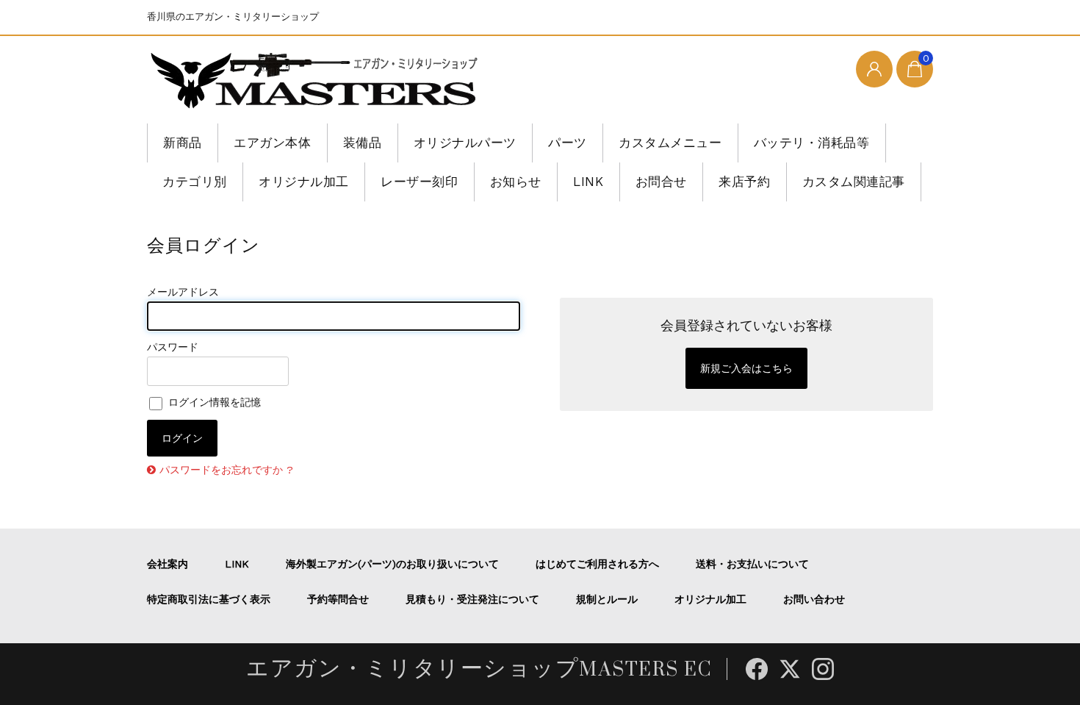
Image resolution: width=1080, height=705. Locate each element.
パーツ (567, 142)
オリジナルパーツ (465, 142)
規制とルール (607, 599)
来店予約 (744, 181)
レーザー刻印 (419, 181)
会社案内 (167, 564)
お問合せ (661, 181)
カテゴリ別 (194, 181)
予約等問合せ (338, 599)
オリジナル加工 (304, 181)
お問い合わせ (814, 599)
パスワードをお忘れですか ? (226, 470)
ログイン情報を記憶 (213, 402)
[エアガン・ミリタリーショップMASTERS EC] (317, 81)
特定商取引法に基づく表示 (208, 599)
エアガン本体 (272, 142)
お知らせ (515, 181)
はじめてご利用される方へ (597, 564)
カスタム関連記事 (853, 181)
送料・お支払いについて (752, 564)
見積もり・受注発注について (472, 599)
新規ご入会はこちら (746, 368)
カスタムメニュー (670, 142)
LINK (588, 181)
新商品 (182, 142)
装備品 (362, 142)
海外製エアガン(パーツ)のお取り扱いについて (392, 564)
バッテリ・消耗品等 (812, 142)
